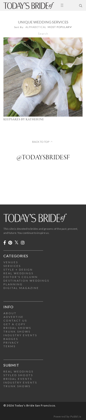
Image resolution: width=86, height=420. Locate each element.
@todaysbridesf (43, 158)
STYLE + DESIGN (18, 269)
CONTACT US (15, 320)
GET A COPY (14, 324)
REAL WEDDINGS (18, 273)
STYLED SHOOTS (18, 375)
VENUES (10, 262)
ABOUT (10, 313)
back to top (40, 141)
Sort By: (19, 27)
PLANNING (13, 284)
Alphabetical (35, 26)
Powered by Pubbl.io (67, 416)
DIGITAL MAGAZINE (21, 288)
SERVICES (12, 266)
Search (43, 34)
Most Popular (58, 26)
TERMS (9, 346)
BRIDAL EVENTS (17, 379)
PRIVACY (11, 342)
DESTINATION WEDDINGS (26, 280)
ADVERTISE (13, 317)
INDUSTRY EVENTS (20, 335)
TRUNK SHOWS (17, 331)
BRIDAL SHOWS (17, 328)
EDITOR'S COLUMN (20, 277)
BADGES (10, 339)
